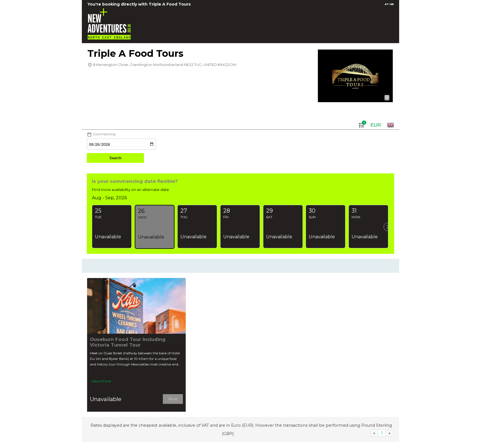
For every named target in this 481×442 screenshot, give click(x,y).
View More (101, 381)
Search (115, 158)
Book (172, 399)
